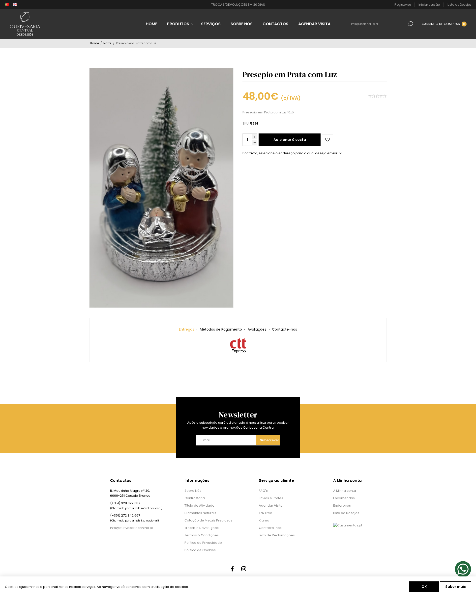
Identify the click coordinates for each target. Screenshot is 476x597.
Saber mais (455, 586)
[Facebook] (232, 569)
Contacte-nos (270, 527)
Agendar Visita (271, 505)
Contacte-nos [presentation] (284, 329)
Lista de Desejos (346, 513)
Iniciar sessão (429, 4)
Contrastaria (194, 498)
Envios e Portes (271, 498)
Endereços (342, 505)
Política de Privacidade (203, 542)
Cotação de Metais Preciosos (208, 520)
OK (424, 586)
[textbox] (378, 24)
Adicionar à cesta (289, 139)
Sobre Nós (192, 490)
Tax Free (265, 513)
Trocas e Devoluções (201, 527)
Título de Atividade (199, 505)
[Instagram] (244, 569)
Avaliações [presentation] (257, 329)
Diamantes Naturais (200, 513)
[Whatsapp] (463, 569)
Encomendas (344, 498)
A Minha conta (344, 490)
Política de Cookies (200, 550)
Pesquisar (410, 24)
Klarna (264, 520)
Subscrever (269, 440)
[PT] (7, 5)
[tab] (186, 329)
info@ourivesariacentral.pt (131, 527)
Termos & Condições (201, 535)
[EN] (15, 5)
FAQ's (263, 490)
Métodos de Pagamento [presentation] (221, 329)
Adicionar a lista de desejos (327, 139)
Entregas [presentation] (186, 329)
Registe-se (402, 4)
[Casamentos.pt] (347, 525)
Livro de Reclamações (277, 535)
